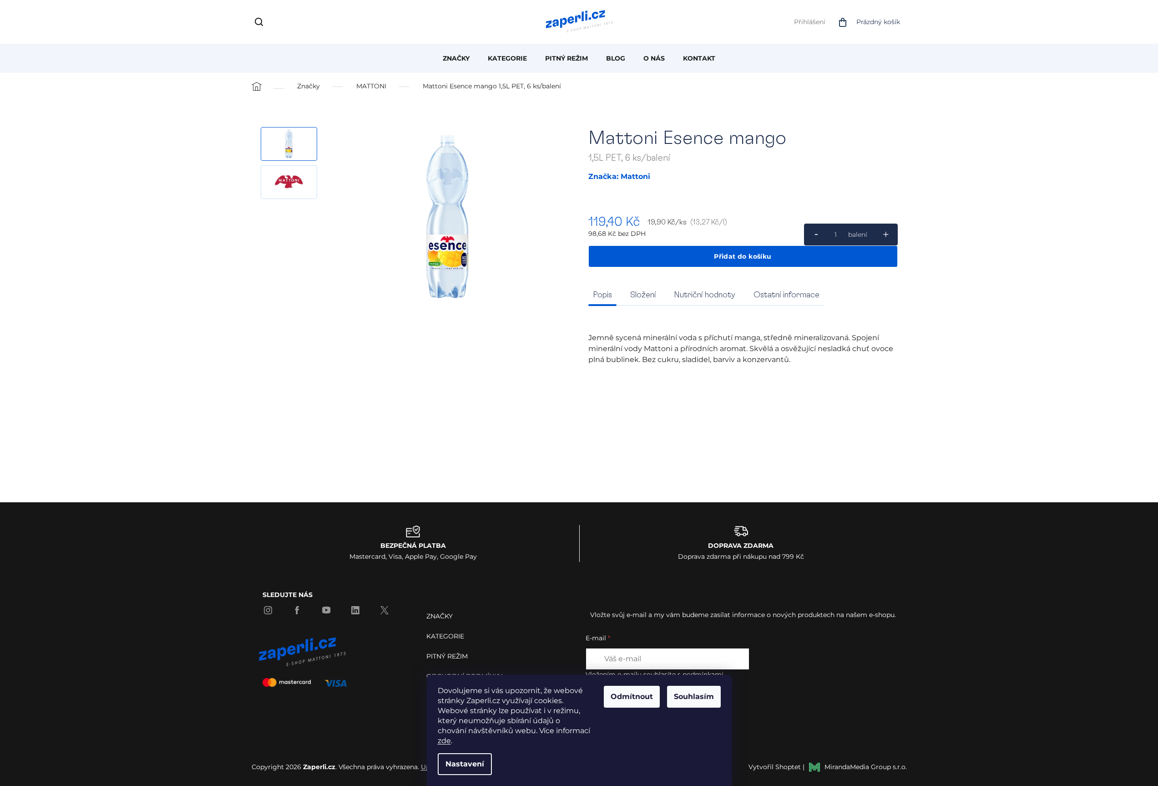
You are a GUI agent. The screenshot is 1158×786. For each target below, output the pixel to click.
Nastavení (464, 764)
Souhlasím (694, 696)
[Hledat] (261, 24)
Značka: (619, 176)
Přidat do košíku (742, 256)
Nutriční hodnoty (704, 295)
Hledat (281, 22)
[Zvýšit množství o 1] (885, 234)
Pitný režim (447, 656)
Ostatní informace (786, 295)
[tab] (643, 295)
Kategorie (445, 636)
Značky (439, 616)
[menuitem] (456, 58)
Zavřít (638, 280)
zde (444, 740)
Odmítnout (632, 696)
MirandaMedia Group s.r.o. (865, 767)
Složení (643, 295)
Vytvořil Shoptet (774, 767)
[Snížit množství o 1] (816, 234)
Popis (602, 295)
